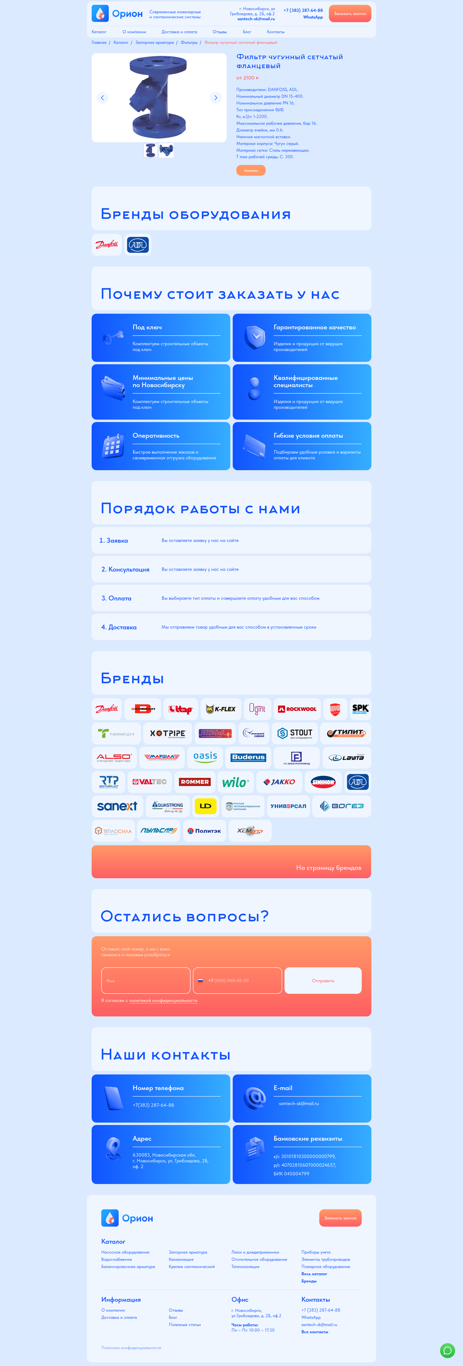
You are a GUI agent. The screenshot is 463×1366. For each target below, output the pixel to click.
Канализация (181, 1259)
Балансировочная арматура (128, 1266)
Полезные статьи (185, 1324)
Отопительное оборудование (259, 1259)
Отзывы (220, 31)
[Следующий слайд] (216, 98)
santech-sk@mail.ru (299, 1103)
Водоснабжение (116, 1259)
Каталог (99, 31)
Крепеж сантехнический (192, 1266)
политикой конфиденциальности (163, 1000)
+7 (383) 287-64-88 (320, 1310)
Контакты (276, 31)
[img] (127, 1218)
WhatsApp (311, 1317)
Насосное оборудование (125, 1252)
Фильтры (189, 42)
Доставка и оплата (179, 31)
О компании (134, 31)
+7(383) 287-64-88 (153, 1105)
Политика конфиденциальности (131, 1347)
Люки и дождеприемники (255, 1252)
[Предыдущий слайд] (102, 98)
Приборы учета (316, 1252)
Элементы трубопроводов (325, 1259)
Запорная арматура (155, 42)
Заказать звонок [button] (350, 13)
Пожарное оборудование (325, 1266)
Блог (247, 31)
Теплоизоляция (245, 1266)
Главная (99, 42)
